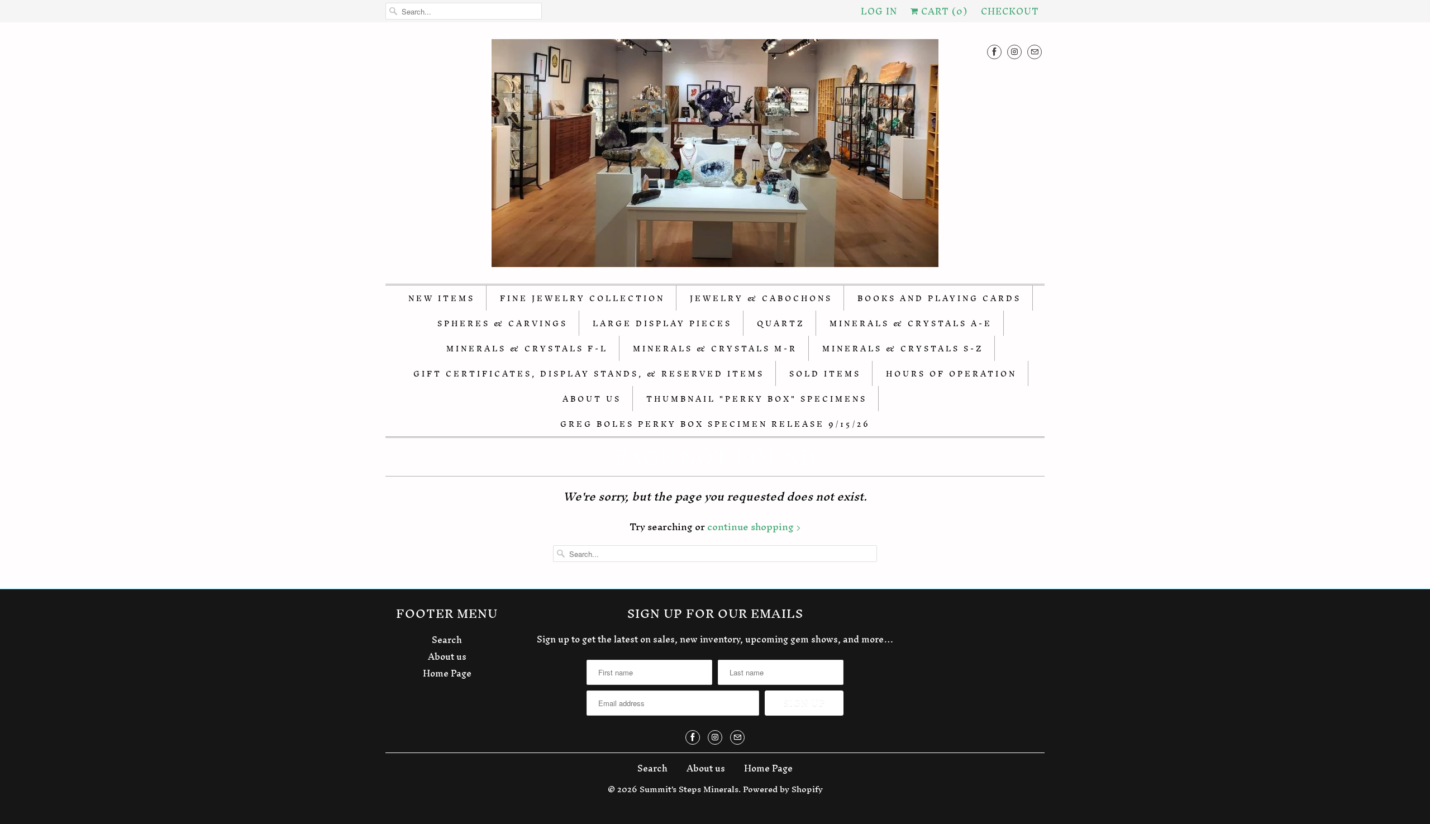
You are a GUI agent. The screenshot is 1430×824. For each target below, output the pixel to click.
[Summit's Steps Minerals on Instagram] (1014, 51)
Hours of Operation (951, 374)
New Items (441, 298)
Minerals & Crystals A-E (911, 323)
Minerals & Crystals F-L (527, 348)
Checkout (1010, 11)
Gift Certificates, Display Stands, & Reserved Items (588, 374)
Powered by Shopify (783, 789)
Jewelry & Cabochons (761, 298)
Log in (879, 11)
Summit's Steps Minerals (689, 789)
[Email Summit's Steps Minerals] (1034, 51)
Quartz (780, 323)
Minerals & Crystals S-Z (902, 348)
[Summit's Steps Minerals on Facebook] (994, 51)
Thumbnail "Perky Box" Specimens (756, 399)
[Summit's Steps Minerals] (715, 156)
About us (447, 656)
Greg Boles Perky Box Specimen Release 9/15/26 (715, 424)
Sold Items (825, 374)
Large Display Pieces (662, 323)
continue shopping (751, 526)
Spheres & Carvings (502, 323)
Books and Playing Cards (939, 298)
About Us (592, 399)
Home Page (447, 673)
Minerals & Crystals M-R (715, 348)
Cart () (942, 11)
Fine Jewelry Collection (582, 298)
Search (447, 640)
